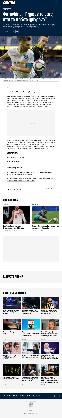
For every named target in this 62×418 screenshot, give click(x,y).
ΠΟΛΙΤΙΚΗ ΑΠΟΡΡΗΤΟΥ (25, 395)
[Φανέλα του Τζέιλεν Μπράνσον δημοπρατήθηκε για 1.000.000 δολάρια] (16, 215)
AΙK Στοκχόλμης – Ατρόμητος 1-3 (17, 157)
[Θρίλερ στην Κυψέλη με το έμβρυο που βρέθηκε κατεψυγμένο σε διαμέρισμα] (12, 303)
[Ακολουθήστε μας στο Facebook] (49, 396)
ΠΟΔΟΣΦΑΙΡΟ (35, 204)
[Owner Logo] (31, 404)
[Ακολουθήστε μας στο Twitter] (54, 396)
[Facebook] (10, 31)
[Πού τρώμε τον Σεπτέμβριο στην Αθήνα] (12, 324)
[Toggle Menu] (59, 2)
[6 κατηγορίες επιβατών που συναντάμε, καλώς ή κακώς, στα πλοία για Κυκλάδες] (31, 303)
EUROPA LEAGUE (50, 188)
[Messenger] (17, 31)
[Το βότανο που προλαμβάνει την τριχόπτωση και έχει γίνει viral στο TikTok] (12, 370)
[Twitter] (14, 31)
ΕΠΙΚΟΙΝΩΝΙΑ (36, 395)
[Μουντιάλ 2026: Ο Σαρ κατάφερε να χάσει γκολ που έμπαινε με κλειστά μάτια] (45, 215)
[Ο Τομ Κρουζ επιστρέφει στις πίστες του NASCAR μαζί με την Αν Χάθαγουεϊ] (12, 348)
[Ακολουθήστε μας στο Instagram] (59, 396)
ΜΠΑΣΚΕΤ (6, 204)
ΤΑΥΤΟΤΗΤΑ (15, 395)
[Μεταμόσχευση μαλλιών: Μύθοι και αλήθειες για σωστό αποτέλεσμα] (31, 348)
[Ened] (31, 410)
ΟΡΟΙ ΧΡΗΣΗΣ (6, 395)
